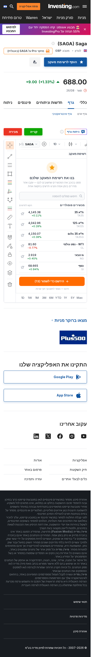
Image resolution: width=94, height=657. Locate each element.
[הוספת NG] (22, 256)
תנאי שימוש (80, 601)
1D (22, 297)
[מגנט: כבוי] (10, 237)
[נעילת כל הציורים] (10, 254)
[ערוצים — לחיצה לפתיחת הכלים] (10, 165)
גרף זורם (82, 114)
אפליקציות (80, 460)
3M (44, 297)
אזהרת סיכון (80, 631)
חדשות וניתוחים (49, 102)
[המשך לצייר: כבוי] (10, 246)
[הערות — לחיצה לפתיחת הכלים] (10, 226)
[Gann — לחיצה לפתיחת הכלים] (10, 191)
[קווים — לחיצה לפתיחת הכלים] (10, 156)
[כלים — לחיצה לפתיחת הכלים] (10, 217)
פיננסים (24, 102)
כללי (83, 102)
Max (80, 297)
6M (51, 297)
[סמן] (10, 145)
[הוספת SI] (22, 267)
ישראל (47, 18)
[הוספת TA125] (22, 224)
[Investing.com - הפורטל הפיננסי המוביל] (63, 6)
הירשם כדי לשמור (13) (49, 281)
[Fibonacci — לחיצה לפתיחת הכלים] (10, 182)
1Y (65, 297)
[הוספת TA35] (22, 214)
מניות (82, 18)
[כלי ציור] (8, 221)
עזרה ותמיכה (33, 479)
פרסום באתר (33, 469)
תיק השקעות (78, 469)
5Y (73, 297)
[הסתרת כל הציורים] (10, 263)
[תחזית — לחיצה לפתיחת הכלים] (10, 209)
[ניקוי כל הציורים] (10, 284)
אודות (38, 460)
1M (37, 297)
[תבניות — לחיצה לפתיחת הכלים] (10, 200)
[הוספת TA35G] (22, 235)
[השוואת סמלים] (44, 144)
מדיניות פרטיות (78, 616)
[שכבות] (10, 272)
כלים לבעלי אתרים (74, 479)
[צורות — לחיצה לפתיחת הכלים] (10, 174)
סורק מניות (65, 18)
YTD (58, 297)
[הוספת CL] (22, 246)
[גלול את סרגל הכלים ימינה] (19, 144)
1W (30, 297)
